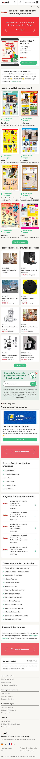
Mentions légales (6, 748)
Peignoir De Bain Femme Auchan (17, 572)
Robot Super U (10, 471)
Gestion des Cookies (26, 751)
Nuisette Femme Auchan (14, 575)
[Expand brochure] (10, 52)
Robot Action (9, 482)
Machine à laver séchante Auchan (17, 568)
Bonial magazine (6, 682)
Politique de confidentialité (28, 748)
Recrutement (5, 727)
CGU (2, 751)
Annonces (34, 7)
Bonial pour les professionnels (10, 724)
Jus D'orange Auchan (12, 594)
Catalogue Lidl (5, 693)
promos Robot (16, 81)
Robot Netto (9, 489)
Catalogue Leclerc (7, 696)
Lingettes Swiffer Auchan (14, 608)
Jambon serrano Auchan (13, 605)
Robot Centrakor (11, 485)
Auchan (33, 666)
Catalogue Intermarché (8, 710)
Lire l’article (20, 439)
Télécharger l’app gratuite (9, 685)
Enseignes (12, 666)
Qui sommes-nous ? (7, 679)
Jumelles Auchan (11, 586)
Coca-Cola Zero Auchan (13, 597)
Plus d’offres (20, 365)
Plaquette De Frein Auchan (14, 590)
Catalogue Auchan (7, 707)
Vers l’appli (20, 30)
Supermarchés (23, 666)
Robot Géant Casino (12, 474)
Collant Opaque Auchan (13, 619)
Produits (5, 668)
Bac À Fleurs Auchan (12, 601)
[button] (20, 52)
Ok (33, 384)
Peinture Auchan (11, 579)
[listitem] (10, 108)
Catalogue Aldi (5, 713)
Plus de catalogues (20, 242)
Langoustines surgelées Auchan (16, 616)
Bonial (4, 666)
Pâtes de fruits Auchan (13, 612)
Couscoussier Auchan (12, 583)
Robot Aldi (8, 478)
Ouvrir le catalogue (28, 63)
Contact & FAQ (5, 721)
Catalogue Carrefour (7, 699)
